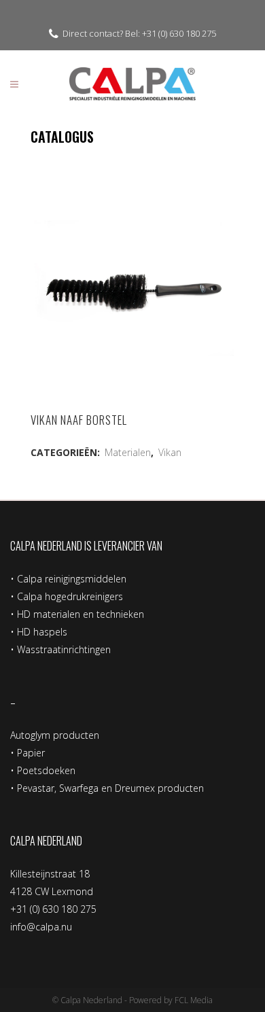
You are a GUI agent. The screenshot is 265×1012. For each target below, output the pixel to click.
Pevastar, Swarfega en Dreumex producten (110, 788)
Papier (31, 752)
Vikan (169, 452)
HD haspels (42, 631)
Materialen (128, 452)
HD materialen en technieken (80, 614)
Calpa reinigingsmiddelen (71, 578)
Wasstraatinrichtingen (64, 649)
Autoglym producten (54, 735)
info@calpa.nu (41, 926)
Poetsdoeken (46, 770)
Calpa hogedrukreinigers (70, 596)
